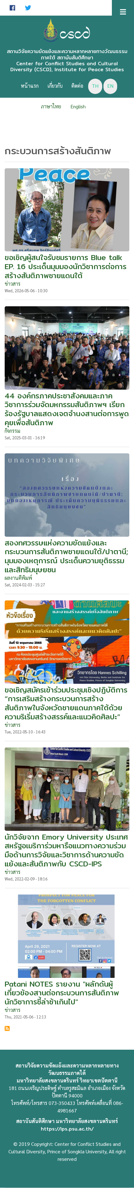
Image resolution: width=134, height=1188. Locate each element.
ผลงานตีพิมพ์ (18, 577)
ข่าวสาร (13, 283)
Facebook (12, 8)
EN (110, 85)
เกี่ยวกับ (55, 85)
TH (95, 85)
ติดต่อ (77, 85)
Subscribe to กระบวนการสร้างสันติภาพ (7, 1028)
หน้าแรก (30, 85)
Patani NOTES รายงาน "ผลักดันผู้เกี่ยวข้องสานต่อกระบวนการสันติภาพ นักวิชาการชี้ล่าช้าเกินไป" (62, 992)
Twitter (28, 8)
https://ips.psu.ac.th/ (67, 1128)
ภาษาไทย (51, 106)
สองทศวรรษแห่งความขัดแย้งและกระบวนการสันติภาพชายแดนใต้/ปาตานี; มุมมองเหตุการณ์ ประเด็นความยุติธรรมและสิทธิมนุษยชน (66, 556)
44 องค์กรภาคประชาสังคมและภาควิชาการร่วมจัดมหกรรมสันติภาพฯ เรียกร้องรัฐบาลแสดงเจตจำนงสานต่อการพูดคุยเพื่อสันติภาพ (67, 409)
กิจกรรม (12, 430)
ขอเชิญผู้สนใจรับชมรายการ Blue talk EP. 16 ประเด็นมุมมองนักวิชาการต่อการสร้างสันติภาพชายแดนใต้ (66, 266)
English (78, 106)
